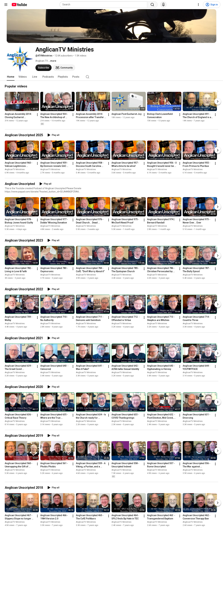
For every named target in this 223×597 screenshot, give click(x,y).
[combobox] (104, 5)
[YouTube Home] (19, 4)
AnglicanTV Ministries (15, 169)
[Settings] (198, 5)
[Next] (217, 101)
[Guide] (6, 5)
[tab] (11, 77)
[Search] (152, 4)
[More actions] (37, 114)
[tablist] (111, 77)
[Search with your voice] (163, 4)
